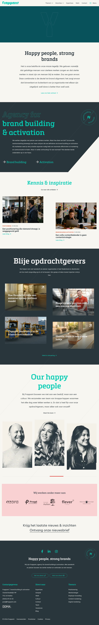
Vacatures (39, 608)
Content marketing (74, 599)
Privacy (47, 619)
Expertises (69, 3)
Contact (84, 3)
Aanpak (38, 593)
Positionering (72, 590)
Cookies (40, 619)
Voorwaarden (21, 619)
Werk (77, 3)
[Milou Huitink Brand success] (82, 446)
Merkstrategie (73, 593)
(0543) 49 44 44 (7, 599)
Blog (37, 611)
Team (37, 605)
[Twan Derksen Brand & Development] (17, 444)
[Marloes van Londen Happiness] (49, 443)
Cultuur (38, 599)
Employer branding (75, 596)
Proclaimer (31, 619)
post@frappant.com (9, 602)
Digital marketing (74, 602)
